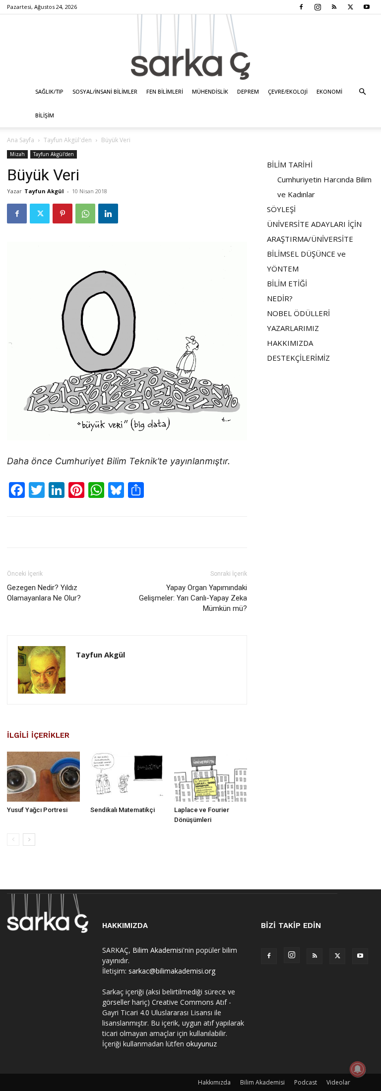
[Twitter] (350, 7)
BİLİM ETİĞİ (287, 283)
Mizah (17, 154)
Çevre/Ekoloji (288, 91)
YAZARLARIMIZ (293, 328)
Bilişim (44, 115)
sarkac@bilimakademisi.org (171, 971)
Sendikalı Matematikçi (122, 810)
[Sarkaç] (190, 47)
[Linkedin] (108, 213)
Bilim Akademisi (157, 950)
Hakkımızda (214, 1082)
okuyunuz (201, 1043)
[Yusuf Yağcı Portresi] (43, 777)
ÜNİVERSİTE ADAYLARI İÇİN (314, 224)
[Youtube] (366, 7)
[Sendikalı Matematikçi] (126, 777)
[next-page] (29, 839)
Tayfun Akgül (44, 191)
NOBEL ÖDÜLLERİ (298, 313)
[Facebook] (301, 7)
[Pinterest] (62, 213)
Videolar (338, 1082)
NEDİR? (280, 298)
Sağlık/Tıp (49, 91)
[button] (362, 92)
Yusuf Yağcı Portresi (37, 810)
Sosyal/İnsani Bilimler (104, 91)
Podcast (305, 1082)
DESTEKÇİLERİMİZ (298, 358)
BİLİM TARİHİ (290, 164)
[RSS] (333, 7)
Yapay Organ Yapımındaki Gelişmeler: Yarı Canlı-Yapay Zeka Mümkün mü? (193, 598)
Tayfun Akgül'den (68, 140)
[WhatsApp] (85, 213)
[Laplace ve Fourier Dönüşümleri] (210, 777)
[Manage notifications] (358, 1069)
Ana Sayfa (20, 140)
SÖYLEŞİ (281, 209)
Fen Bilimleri (164, 91)
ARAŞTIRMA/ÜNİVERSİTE (310, 239)
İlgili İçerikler (38, 735)
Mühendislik (210, 91)
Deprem (248, 91)
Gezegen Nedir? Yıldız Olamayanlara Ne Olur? (44, 592)
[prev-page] (13, 839)
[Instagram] (317, 7)
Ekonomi (329, 91)
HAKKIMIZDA (290, 343)
